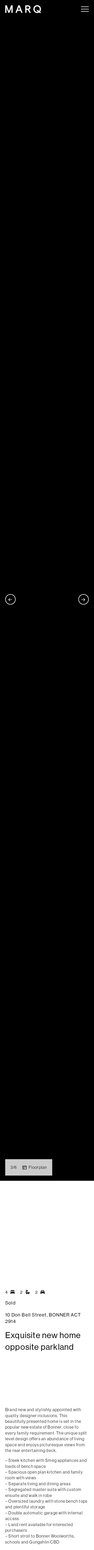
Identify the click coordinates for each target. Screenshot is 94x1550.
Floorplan (38, 1167)
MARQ (23, 9)
